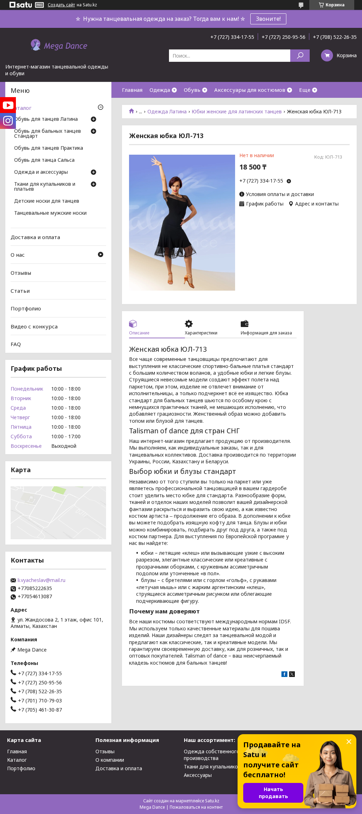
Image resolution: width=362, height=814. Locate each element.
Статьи (20, 290)
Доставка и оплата (35, 236)
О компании (109, 759)
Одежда (160, 89)
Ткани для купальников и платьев (44, 187)
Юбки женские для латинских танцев (237, 111)
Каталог (21, 107)
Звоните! (268, 19)
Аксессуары (198, 775)
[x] (292, 675)
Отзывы (21, 272)
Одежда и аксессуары (41, 172)
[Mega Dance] (58, 45)
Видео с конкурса (34, 326)
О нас (18, 254)
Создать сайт (61, 4)
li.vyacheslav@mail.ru (41, 580)
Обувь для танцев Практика (48, 148)
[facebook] (284, 675)
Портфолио (26, 308)
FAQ (16, 343)
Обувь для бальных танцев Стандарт (47, 134)
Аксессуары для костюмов (249, 89)
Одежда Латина (167, 111)
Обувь (192, 89)
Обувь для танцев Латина (46, 119)
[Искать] (300, 55)
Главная (132, 89)
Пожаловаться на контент (196, 807)
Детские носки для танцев (46, 201)
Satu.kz (212, 801)
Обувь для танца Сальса (44, 160)
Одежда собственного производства (212, 754)
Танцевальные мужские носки (50, 213)
